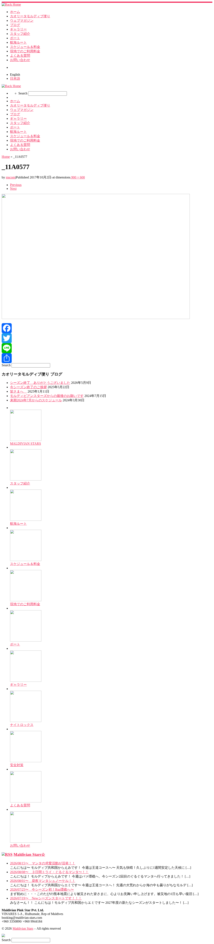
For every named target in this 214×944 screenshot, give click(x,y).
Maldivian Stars (23, 928)
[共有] (107, 358)
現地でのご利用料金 (25, 604)
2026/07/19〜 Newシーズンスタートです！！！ (46, 898)
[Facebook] (107, 328)
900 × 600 (77, 177)
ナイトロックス (21, 725)
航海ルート (18, 523)
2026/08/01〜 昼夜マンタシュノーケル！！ (42, 880)
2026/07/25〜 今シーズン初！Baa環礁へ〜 (42, 889)
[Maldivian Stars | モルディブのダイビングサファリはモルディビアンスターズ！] (11, 4)
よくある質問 (20, 805)
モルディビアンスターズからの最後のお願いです (47, 396)
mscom (10, 177)
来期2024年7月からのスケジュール (36, 400)
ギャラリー (18, 684)
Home (6, 156)
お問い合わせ (20, 845)
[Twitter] (107, 338)
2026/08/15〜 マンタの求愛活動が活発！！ (42, 863)
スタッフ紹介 (20, 483)
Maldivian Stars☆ (29, 854)
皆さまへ (18, 391)
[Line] (107, 348)
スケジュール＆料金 (25, 564)
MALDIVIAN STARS (25, 443)
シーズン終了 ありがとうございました (40, 382)
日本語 (15, 78)
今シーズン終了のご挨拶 (28, 387)
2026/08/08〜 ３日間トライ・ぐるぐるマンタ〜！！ (49, 872)
